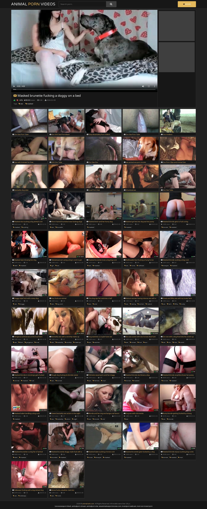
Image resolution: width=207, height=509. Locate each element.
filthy (176, 304)
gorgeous (29, 342)
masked (30, 104)
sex (21, 104)
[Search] (111, 4)
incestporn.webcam (129, 506)
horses (133, 342)
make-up (77, 342)
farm (170, 304)
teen (15, 265)
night (75, 419)
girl (52, 265)
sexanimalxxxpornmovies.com (110, 506)
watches (97, 342)
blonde (165, 227)
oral (103, 419)
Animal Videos (33, 4)
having (133, 304)
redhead (141, 265)
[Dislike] (17, 100)
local (37, 342)
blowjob (166, 265)
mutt (32, 381)
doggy (22, 304)
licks (175, 342)
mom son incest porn (144, 506)
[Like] (14, 100)
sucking (25, 227)
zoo (145, 342)
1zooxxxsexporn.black (63, 506)
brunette (60, 227)
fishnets (96, 381)
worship (69, 342)
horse (133, 265)
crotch (182, 342)
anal (95, 304)
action (68, 419)
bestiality (60, 342)
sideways (23, 496)
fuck (140, 342)
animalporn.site (92, 506)
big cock (60, 304)
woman (141, 304)
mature (149, 304)
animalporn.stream (79, 506)
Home (188, 4)
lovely (183, 304)
